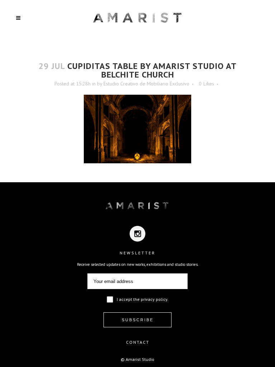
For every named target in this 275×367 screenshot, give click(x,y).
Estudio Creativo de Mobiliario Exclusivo (146, 83)
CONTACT (137, 342)
